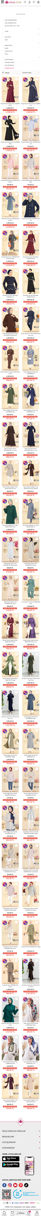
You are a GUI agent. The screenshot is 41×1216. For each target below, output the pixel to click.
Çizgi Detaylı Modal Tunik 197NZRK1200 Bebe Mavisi (10, 564)
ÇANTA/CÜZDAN (9, 62)
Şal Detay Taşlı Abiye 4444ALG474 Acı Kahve (31, 985)
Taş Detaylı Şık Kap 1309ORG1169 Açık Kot (10, 219)
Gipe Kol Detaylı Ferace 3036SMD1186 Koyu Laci (30, 449)
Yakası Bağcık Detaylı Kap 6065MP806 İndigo (31, 717)
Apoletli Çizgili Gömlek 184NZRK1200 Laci (30, 142)
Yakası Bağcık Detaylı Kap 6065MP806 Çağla (10, 756)
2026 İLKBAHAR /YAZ (10, 23)
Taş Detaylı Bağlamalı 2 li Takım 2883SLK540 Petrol (10, 526)
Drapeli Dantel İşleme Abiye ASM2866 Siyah (10, 142)
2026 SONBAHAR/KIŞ (11, 20)
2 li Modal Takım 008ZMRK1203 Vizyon (10, 985)
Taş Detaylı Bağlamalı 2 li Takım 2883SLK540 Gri (31, 526)
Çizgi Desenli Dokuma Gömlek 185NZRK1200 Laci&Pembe (30, 870)
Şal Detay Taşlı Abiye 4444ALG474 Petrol (10, 1024)
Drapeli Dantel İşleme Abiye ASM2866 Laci (30, 104)
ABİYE (6, 48)
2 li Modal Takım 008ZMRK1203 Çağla (30, 946)
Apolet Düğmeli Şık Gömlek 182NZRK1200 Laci (10, 832)
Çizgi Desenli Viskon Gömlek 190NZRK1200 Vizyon (10, 947)
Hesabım (37, 1215)
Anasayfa (4, 1215)
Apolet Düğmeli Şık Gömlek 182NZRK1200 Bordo (10, 794)
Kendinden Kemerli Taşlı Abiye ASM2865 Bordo (30, 257)
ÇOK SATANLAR (9, 65)
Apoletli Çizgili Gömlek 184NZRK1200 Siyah (30, 181)
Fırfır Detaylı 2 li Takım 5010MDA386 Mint (31, 602)
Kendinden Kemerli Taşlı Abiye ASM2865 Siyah (30, 296)
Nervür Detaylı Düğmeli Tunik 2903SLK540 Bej (31, 1100)
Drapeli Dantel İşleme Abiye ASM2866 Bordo (10, 104)
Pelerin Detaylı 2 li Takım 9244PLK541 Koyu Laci (30, 334)
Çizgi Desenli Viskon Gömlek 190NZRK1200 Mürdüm (10, 909)
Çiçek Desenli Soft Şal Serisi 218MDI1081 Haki (10, 1062)
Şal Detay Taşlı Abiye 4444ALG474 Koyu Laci (10, 717)
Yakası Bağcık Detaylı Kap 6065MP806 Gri (31, 756)
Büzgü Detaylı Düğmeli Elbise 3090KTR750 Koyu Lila (30, 641)
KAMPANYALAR (9, 68)
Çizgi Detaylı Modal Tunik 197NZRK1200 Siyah (30, 564)
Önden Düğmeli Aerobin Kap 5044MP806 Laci (31, 411)
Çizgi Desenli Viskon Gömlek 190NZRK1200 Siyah (31, 909)
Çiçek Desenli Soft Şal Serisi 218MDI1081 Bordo (31, 1024)
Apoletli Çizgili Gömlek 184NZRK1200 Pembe (10, 181)
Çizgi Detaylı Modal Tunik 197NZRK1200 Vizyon (10, 602)
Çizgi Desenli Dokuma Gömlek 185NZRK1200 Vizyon (10, 870)
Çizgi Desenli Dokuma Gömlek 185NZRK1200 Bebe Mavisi (30, 832)
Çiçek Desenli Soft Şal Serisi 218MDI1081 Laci (31, 1062)
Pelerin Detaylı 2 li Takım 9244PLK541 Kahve (10, 372)
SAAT (6, 39)
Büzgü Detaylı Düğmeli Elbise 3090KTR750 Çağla (10, 679)
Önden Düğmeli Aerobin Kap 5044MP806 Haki (10, 411)
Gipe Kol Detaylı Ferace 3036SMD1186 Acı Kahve (10, 449)
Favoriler (12, 1215)
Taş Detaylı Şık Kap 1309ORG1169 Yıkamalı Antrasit (10, 257)
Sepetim (29, 1213)
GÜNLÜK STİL (9, 51)
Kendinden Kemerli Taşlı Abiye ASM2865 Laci (10, 296)
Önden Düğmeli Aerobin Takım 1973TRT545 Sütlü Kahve (10, 334)
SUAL (6, 54)
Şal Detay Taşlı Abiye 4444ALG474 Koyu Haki (31, 679)
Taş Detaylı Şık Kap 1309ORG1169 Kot (31, 219)
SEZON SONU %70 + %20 (12, 25)
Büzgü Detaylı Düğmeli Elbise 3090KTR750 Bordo (10, 641)
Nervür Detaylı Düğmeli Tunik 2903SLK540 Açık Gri (10, 487)
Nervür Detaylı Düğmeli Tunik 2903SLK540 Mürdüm (10, 1100)
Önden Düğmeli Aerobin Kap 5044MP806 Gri (31, 372)
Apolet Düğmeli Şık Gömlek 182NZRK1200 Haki (31, 794)
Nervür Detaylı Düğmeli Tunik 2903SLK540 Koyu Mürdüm (31, 487)
